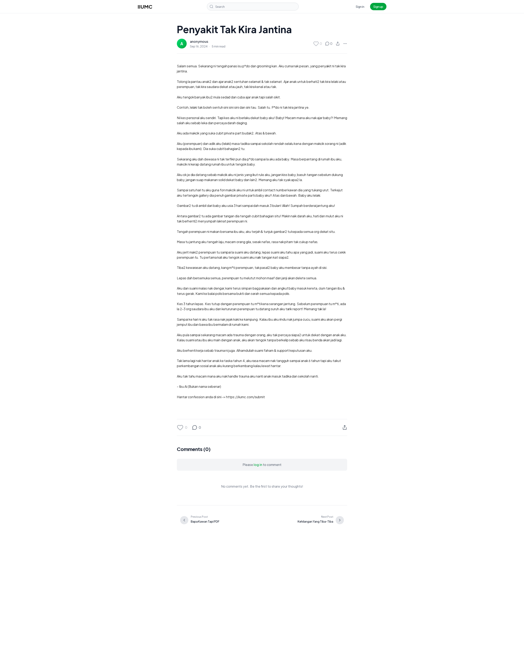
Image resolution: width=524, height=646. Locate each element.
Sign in (360, 6)
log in (258, 464)
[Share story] (338, 44)
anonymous (199, 41)
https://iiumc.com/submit (245, 397)
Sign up (378, 6)
